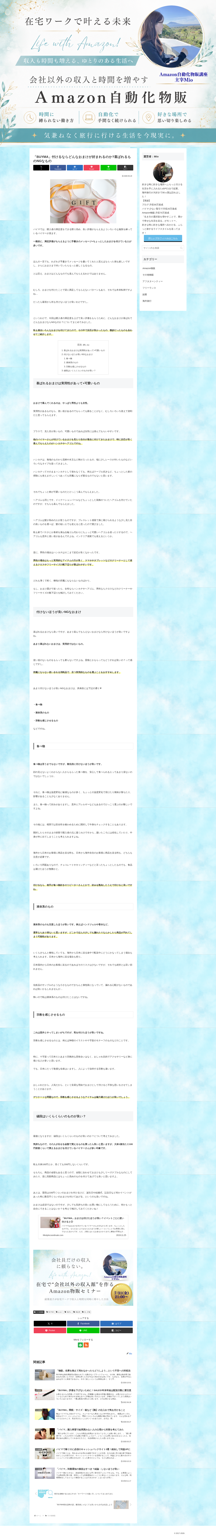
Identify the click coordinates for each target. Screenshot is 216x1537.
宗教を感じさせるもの (76, 366)
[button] (125, 167)
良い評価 (87, 1312)
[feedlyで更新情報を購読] (80, 1344)
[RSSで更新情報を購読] (86, 1344)
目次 (79, 344)
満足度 (78, 1312)
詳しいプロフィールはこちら (163, 238)
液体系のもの (72, 362)
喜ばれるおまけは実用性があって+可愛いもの (84, 350)
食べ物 (69, 358)
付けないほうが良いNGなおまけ (78, 354)
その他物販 (40, 1312)
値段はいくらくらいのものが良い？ (80, 370)
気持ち (69, 1312)
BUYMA (51, 1312)
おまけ (60, 1312)
